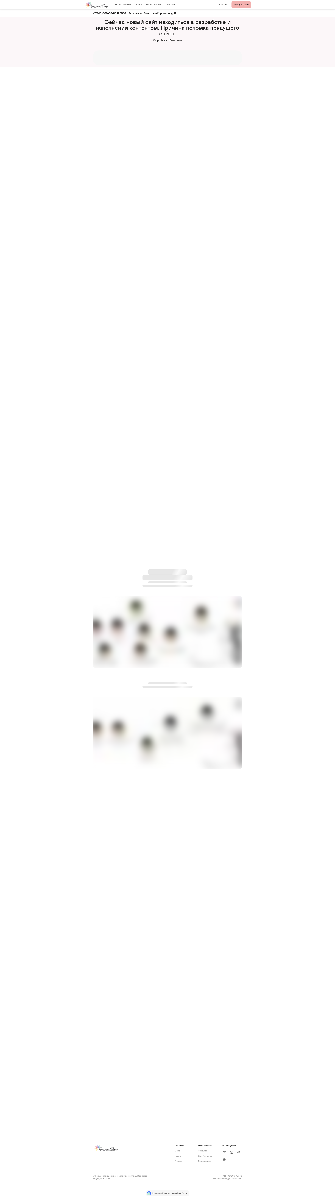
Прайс (138, 5)
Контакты (171, 5)
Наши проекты (123, 5)
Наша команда (153, 5)
